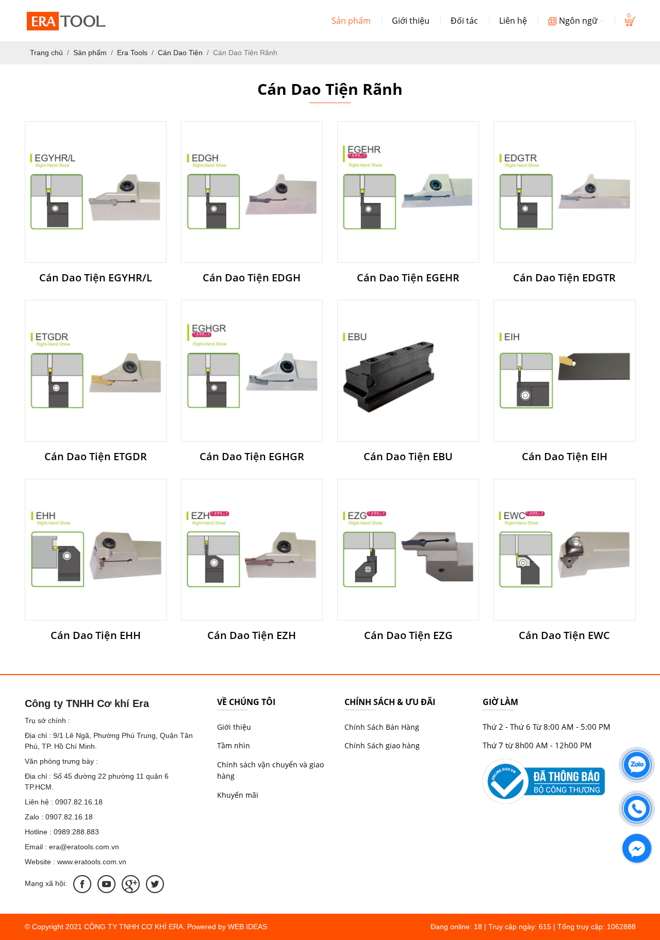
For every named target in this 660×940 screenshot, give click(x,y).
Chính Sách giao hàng (382, 745)
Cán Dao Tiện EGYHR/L (95, 278)
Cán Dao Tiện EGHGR (252, 456)
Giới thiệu (411, 20)
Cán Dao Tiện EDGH (252, 278)
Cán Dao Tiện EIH (564, 456)
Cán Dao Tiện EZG (408, 635)
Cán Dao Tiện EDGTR (564, 278)
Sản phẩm (351, 20)
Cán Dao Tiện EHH (96, 635)
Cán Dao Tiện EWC (564, 635)
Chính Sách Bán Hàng (381, 727)
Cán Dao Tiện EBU (408, 456)
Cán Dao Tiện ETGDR (95, 456)
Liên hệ (513, 20)
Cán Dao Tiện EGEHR (408, 278)
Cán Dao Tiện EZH (251, 635)
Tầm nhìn (233, 745)
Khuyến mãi (237, 795)
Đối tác (464, 20)
